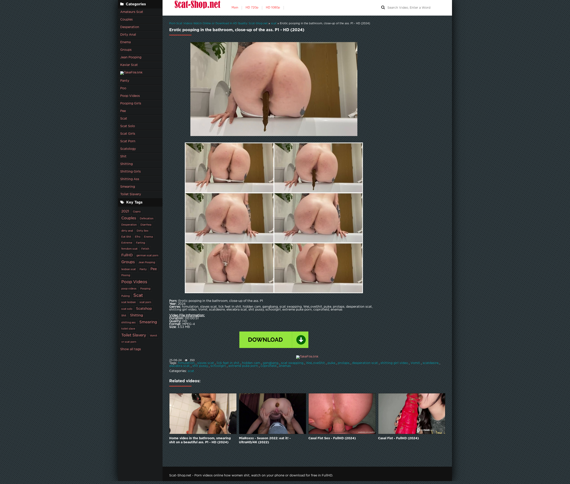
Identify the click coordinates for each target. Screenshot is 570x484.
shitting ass (128, 322)
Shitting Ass (129, 179)
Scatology (128, 149)
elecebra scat (179, 366)
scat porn (145, 302)
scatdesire (430, 363)
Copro (136, 212)
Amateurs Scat (131, 12)
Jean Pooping (130, 57)
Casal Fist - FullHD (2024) (398, 438)
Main (235, 7)
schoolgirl (218, 366)
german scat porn (147, 255)
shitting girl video (394, 363)
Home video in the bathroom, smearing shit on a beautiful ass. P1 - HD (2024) (200, 440)
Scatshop (144, 308)
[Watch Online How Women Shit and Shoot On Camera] (197, 8)
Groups (126, 50)
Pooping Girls (130, 103)
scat (191, 371)
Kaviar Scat (129, 65)
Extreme (126, 243)
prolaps (343, 363)
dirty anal (127, 231)
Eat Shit (126, 237)
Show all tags (130, 349)
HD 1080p (273, 7)
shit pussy (200, 366)
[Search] (383, 7)
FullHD (127, 255)
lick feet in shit (228, 363)
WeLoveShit (315, 363)
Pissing (125, 275)
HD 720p (252, 7)
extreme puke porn (243, 366)
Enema (125, 42)
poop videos (128, 289)
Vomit (153, 336)
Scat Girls (127, 133)
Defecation (146, 219)
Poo (123, 88)
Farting (140, 243)
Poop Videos (130, 96)
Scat (123, 118)
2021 (125, 211)
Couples (126, 19)
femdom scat (129, 249)
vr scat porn (128, 342)
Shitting (126, 164)
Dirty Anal (128, 34)
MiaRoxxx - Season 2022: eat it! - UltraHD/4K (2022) (265, 440)
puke (331, 363)
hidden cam (251, 363)
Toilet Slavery (130, 194)
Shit (123, 156)
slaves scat (205, 363)
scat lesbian (128, 302)
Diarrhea (145, 225)
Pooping (145, 289)
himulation (186, 363)
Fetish (145, 249)
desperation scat (365, 363)
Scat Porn (127, 141)
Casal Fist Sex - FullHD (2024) (332, 438)
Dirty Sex (142, 231)
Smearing (127, 186)
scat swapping (292, 363)
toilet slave (128, 329)
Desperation (129, 27)
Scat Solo (127, 126)
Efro (137, 237)
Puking (125, 296)
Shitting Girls (130, 171)
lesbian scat (128, 269)
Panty (124, 80)
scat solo (126, 309)
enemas (285, 366)
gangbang (270, 363)
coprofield (268, 366)
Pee (123, 111)
